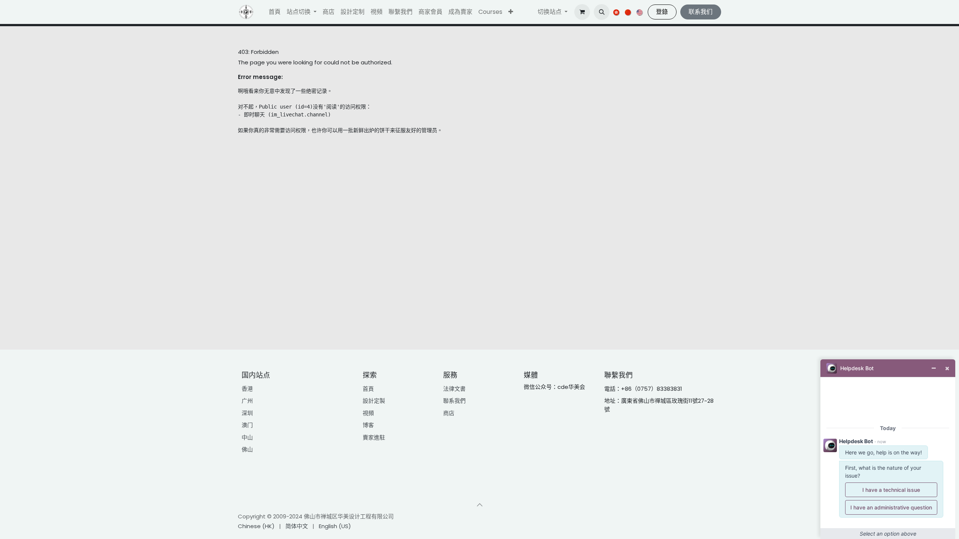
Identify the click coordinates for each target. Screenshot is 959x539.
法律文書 (454, 389)
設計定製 (374, 401)
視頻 (368, 413)
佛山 (247, 449)
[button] (510, 11)
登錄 (662, 11)
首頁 (368, 389)
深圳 (247, 413)
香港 (247, 389)
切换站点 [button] (550, 11)
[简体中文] (628, 12)
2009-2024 (288, 516)
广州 (247, 401)
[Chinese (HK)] (616, 12)
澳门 (247, 425)
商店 (448, 413)
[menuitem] (275, 11)
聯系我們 (454, 401)
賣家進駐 (374, 437)
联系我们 (701, 11)
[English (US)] (640, 12)
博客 (368, 425)
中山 (247, 437)
